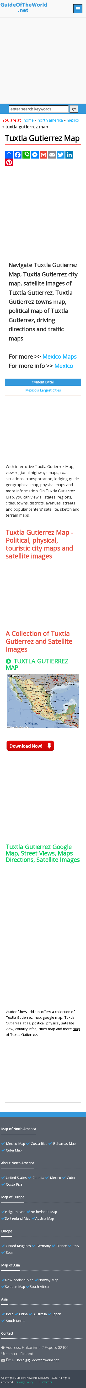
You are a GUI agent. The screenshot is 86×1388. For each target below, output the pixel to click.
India (9, 1314)
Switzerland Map (18, 1218)
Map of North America (18, 1128)
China (23, 1314)
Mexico (63, 366)
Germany (44, 1246)
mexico (73, 120)
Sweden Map (15, 1286)
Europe (6, 1231)
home (28, 120)
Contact (7, 1333)
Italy (76, 1246)
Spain (10, 1252)
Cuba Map (14, 1150)
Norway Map (48, 1280)
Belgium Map (15, 1211)
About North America (17, 1163)
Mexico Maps (60, 356)
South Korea (15, 1320)
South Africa (39, 1286)
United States (16, 1177)
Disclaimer (45, 1382)
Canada (38, 1177)
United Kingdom (18, 1246)
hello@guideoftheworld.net (38, 1360)
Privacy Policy (24, 1382)
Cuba (71, 1177)
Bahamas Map (64, 1143)
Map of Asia (10, 1265)
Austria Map (44, 1218)
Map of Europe (12, 1197)
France (61, 1246)
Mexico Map (15, 1143)
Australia (40, 1314)
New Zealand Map (19, 1280)
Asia (4, 1299)
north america (50, 120)
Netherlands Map (43, 1211)
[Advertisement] (43, 60)
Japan (57, 1314)
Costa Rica (39, 1143)
